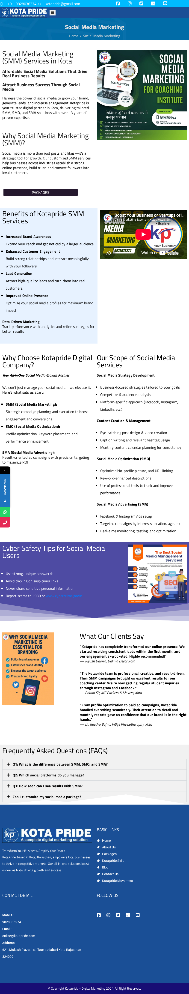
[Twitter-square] (141, 3)
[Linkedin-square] (153, 3)
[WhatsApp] (5, 512)
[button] (94, 764)
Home (73, 36)
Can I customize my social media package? (47, 796)
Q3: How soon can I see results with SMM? (48, 786)
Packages (40, 192)
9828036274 (11, 922)
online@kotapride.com (18, 936)
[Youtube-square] (165, 3)
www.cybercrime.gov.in (64, 596)
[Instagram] (130, 3)
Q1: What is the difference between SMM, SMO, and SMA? (60, 764)
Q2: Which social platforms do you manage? (48, 775)
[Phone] (5, 522)
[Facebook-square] (118, 3)
